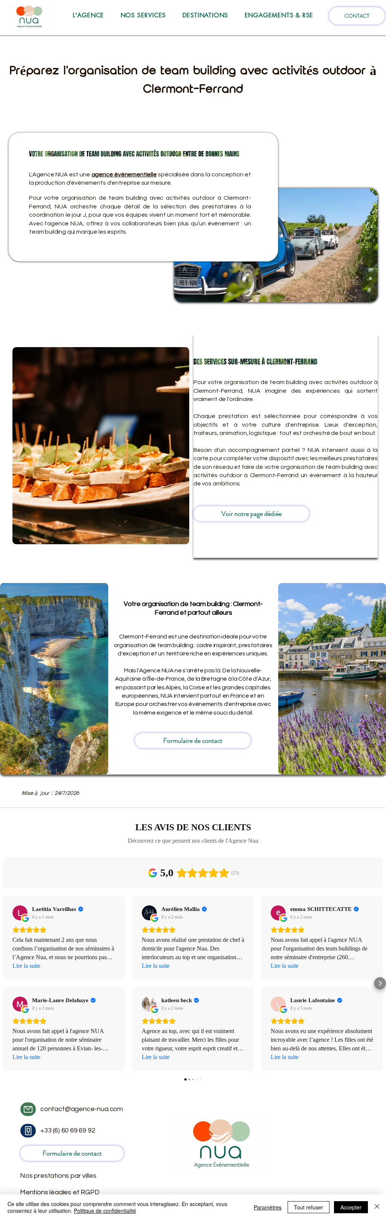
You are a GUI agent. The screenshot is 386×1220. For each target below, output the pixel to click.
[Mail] (28, 1109)
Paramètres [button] (268, 1207)
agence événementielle (124, 174)
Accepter (350, 1207)
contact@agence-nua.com (81, 1109)
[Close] (376, 1207)
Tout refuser (308, 1207)
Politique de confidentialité (105, 1210)
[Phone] (28, 1130)
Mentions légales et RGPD (60, 1192)
